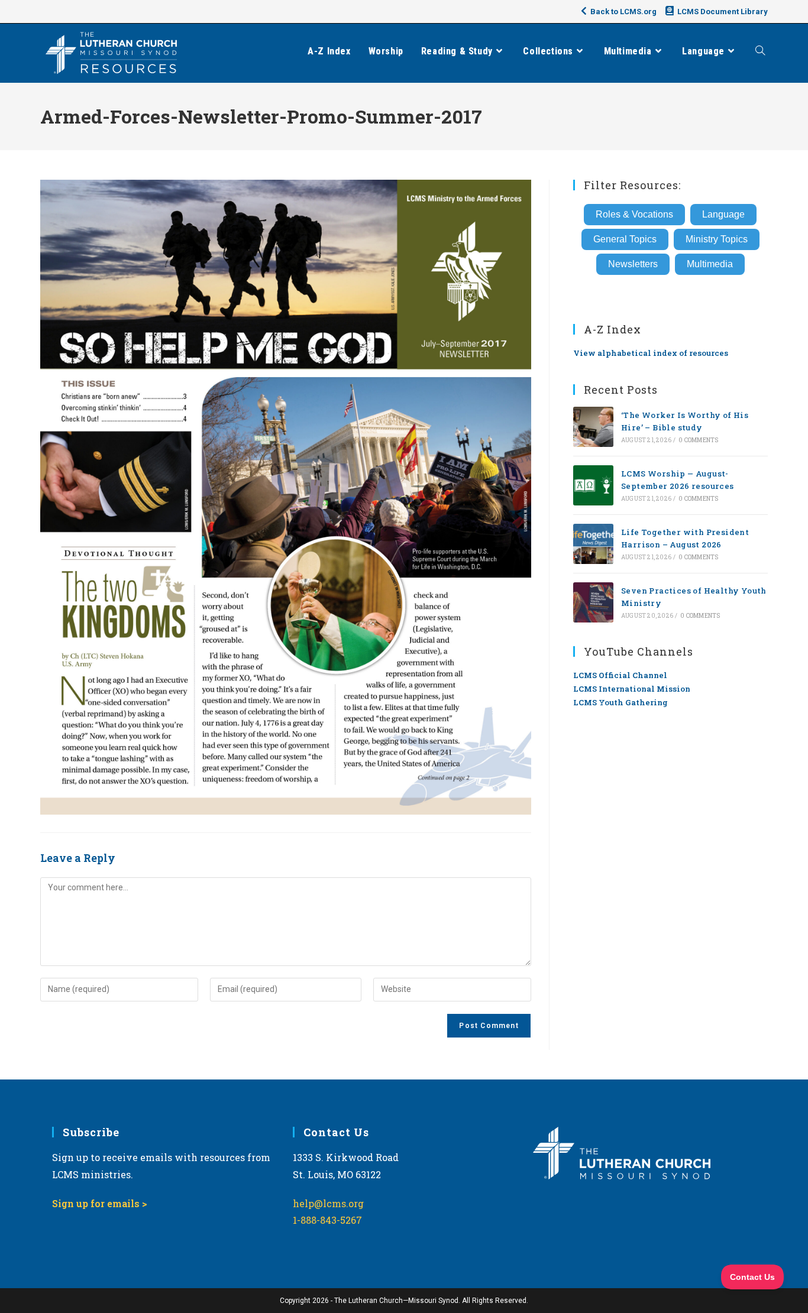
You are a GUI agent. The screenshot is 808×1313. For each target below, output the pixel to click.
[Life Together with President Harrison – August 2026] (593, 544)
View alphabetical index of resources (650, 353)
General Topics (625, 239)
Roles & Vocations (634, 214)
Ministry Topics (717, 239)
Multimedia (710, 264)
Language (723, 214)
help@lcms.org (328, 1203)
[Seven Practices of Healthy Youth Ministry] (593, 602)
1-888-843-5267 (327, 1220)
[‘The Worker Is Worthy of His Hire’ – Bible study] (593, 427)
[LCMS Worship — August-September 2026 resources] (593, 485)
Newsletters (633, 264)
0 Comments (698, 440)
